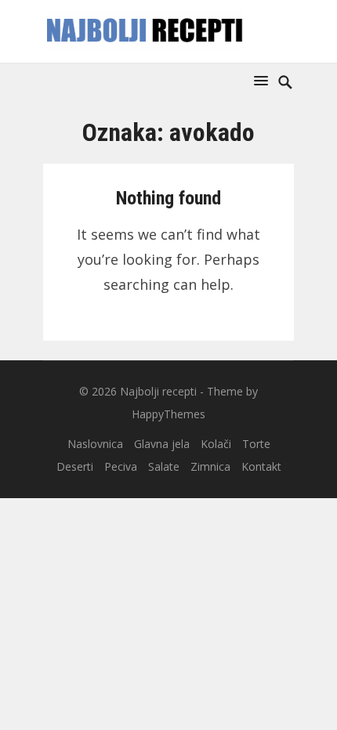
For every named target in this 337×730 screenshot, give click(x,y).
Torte (256, 443)
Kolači (216, 443)
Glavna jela (162, 443)
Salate (163, 466)
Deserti (74, 466)
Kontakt (261, 466)
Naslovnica (95, 443)
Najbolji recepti (158, 391)
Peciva (120, 466)
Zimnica (210, 466)
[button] (264, 80)
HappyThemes (168, 414)
